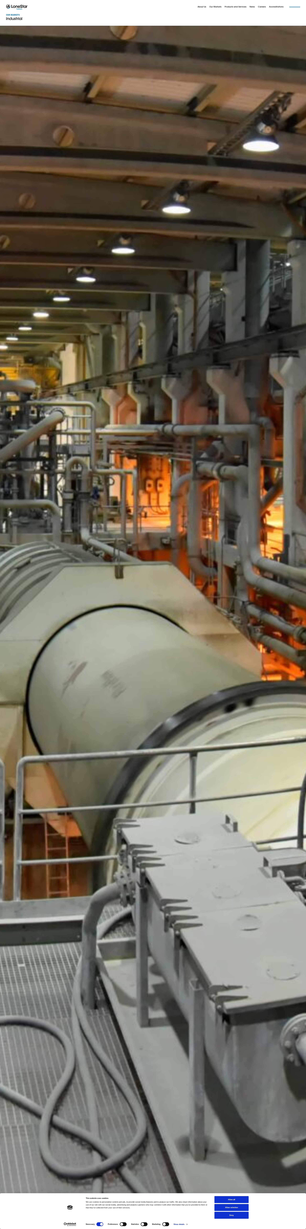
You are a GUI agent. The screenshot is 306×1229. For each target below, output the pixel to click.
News (252, 7)
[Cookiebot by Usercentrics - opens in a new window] (70, 1224)
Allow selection (231, 1207)
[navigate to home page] (17, 7)
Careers (262, 7)
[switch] (123, 1224)
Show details (179, 1224)
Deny (231, 1215)
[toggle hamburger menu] (294, 7)
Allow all (231, 1199)
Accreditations (276, 7)
